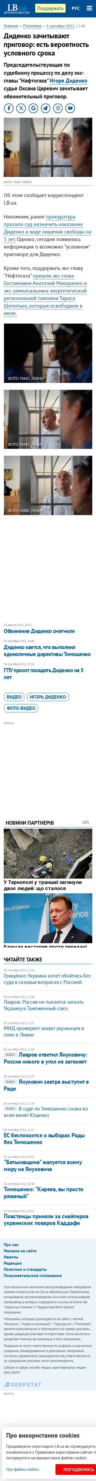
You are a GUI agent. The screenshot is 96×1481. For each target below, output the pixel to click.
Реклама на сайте (20, 1250)
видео (14, 697)
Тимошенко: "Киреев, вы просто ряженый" (43, 1192)
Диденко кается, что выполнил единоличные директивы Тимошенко (47, 650)
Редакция (13, 1263)
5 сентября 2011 (60, 26)
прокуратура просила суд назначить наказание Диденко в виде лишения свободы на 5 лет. (47, 228)
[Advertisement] (48, 763)
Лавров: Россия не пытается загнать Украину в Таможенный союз (43, 1005)
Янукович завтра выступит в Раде (46, 1085)
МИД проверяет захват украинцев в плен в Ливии (44, 1031)
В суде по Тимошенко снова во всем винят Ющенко (46, 1112)
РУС (76, 8)
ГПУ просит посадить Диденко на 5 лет (43, 674)
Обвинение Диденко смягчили (39, 631)
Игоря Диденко (68, 80)
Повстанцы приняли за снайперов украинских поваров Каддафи (46, 1219)
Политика (32, 25)
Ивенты (11, 1257)
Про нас (11, 1244)
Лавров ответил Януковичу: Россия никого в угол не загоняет (45, 1058)
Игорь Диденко (48, 697)
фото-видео (21, 708)
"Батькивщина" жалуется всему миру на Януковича (43, 1165)
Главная (11, 25)
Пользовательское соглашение (33, 1275)
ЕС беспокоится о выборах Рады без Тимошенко (44, 1138)
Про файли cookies (22, 1469)
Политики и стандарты (25, 1269)
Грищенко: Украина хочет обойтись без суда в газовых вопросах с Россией (47, 979)
